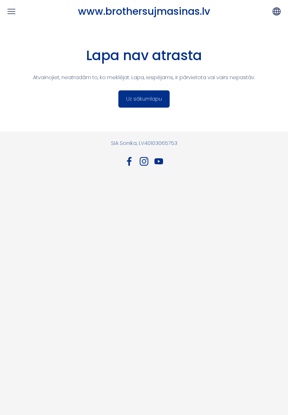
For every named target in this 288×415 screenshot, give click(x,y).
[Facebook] (129, 161)
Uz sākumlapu (144, 98)
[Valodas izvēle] (276, 11)
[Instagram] (144, 161)
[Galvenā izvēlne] (11, 11)
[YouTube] (158, 161)
